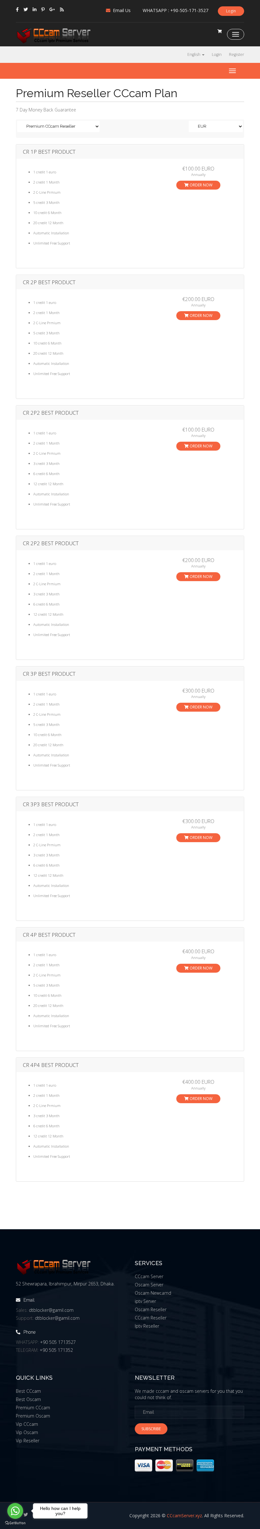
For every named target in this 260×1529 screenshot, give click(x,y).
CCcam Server (149, 1276)
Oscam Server (149, 1285)
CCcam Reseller (150, 1318)
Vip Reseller (27, 1441)
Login (231, 11)
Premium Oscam (33, 1416)
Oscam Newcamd (153, 1293)
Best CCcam (28, 1391)
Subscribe (151, 1429)
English (194, 54)
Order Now (200, 185)
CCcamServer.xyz (184, 1515)
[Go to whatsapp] (15, 1511)
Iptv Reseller (147, 1326)
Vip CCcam (27, 1424)
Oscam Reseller (150, 1309)
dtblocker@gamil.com (51, 1310)
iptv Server (145, 1301)
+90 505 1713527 (58, 1342)
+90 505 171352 (56, 1350)
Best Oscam (28, 1399)
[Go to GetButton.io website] (15, 1523)
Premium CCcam (33, 1408)
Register (236, 54)
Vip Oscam (27, 1432)
